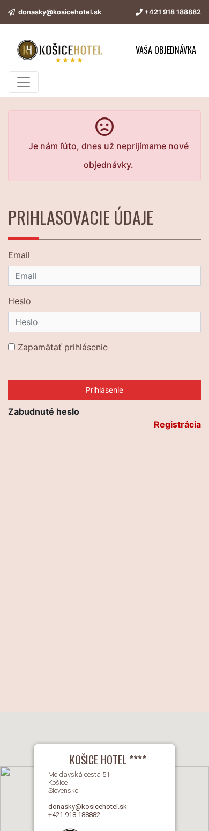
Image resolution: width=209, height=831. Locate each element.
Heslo (19, 301)
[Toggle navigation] (24, 82)
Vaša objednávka (166, 49)
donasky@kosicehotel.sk (59, 12)
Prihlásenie (104, 389)
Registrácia (177, 424)
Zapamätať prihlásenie (61, 347)
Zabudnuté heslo (43, 411)
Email (19, 254)
